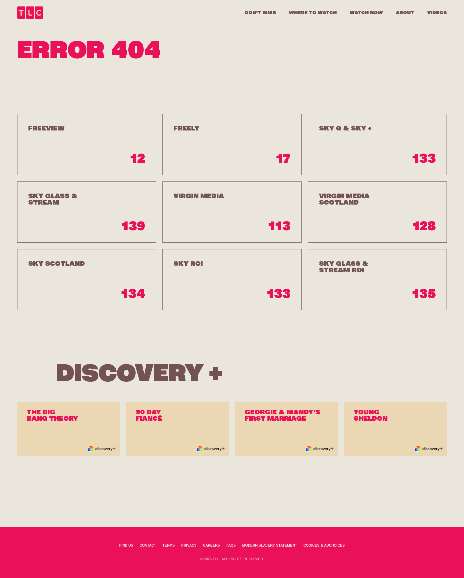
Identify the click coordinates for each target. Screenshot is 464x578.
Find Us (126, 545)
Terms (168, 545)
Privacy (189, 545)
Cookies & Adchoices (324, 545)
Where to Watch (313, 12)
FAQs (231, 545)
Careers (211, 545)
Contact (148, 545)
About (405, 12)
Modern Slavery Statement (269, 545)
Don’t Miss (260, 12)
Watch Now (366, 12)
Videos (437, 12)
